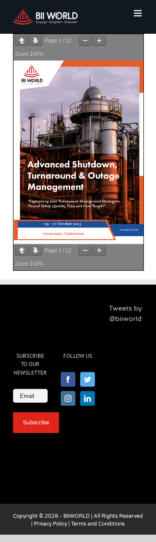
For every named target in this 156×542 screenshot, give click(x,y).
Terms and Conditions (98, 524)
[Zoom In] (99, 41)
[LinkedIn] (87, 398)
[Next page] (35, 41)
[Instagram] (68, 398)
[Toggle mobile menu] (138, 13)
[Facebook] (68, 379)
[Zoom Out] (85, 41)
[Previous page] (21, 41)
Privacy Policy (50, 524)
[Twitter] (87, 379)
